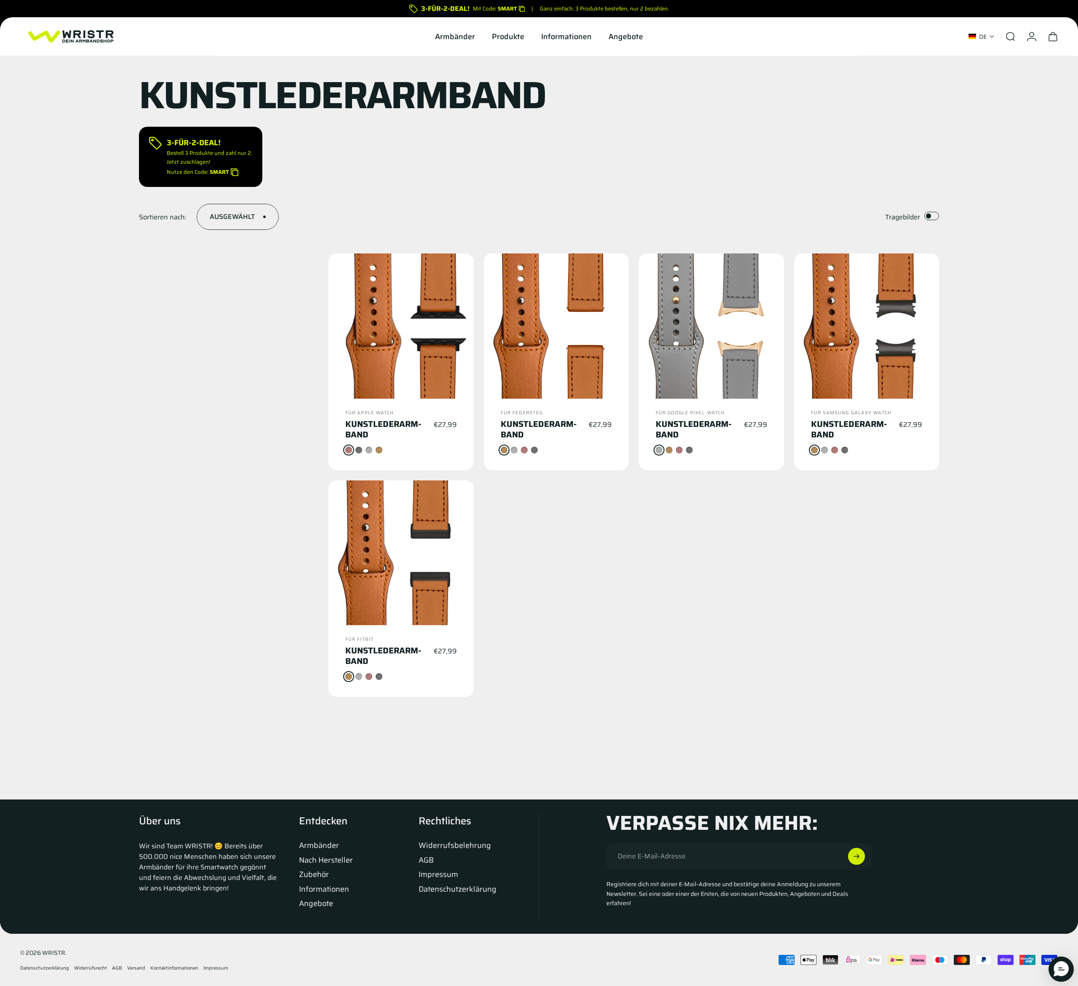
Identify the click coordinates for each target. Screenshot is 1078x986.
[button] (981, 37)
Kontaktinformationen (174, 968)
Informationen (324, 889)
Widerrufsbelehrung (455, 845)
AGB (426, 860)
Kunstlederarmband (383, 429)
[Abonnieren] (856, 856)
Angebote (316, 904)
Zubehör (314, 874)
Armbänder (319, 845)
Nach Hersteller (326, 860)
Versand (136, 968)
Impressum (438, 874)
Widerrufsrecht (90, 968)
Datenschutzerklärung (457, 889)
